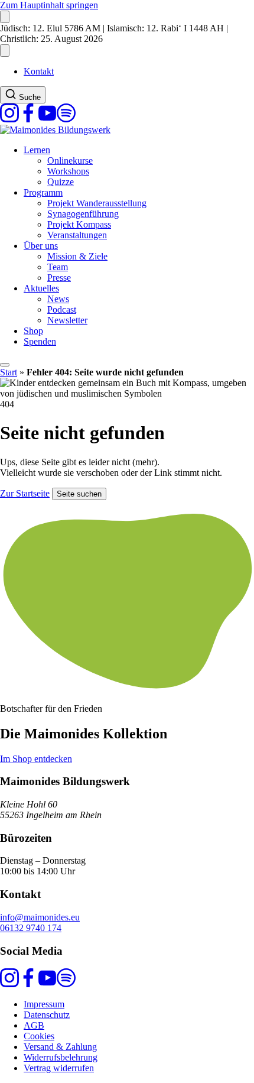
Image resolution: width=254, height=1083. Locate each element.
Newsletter (67, 320)
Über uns (41, 246)
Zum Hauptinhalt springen (49, 5)
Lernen (37, 150)
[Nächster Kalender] (4, 50)
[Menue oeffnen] (4, 365)
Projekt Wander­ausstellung (96, 203)
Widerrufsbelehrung (60, 1057)
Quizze (60, 182)
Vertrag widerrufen (59, 1068)
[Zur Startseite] (55, 130)
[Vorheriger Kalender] (4, 17)
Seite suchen (79, 493)
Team (57, 267)
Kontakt (39, 71)
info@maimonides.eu (40, 917)
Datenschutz (47, 1015)
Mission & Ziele (77, 256)
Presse (59, 278)
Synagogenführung (83, 214)
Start (8, 372)
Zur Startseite (25, 493)
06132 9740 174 (30, 928)
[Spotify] (66, 119)
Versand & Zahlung (60, 1047)
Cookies (39, 1036)
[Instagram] (9, 119)
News (58, 299)
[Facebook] (28, 119)
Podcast (61, 309)
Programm (43, 192)
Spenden (40, 341)
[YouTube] (47, 119)
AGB (34, 1025)
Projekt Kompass (79, 224)
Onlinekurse (70, 160)
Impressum (44, 1004)
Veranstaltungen (77, 235)
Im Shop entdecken (36, 759)
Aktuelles (41, 288)
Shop (33, 331)
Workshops (68, 171)
